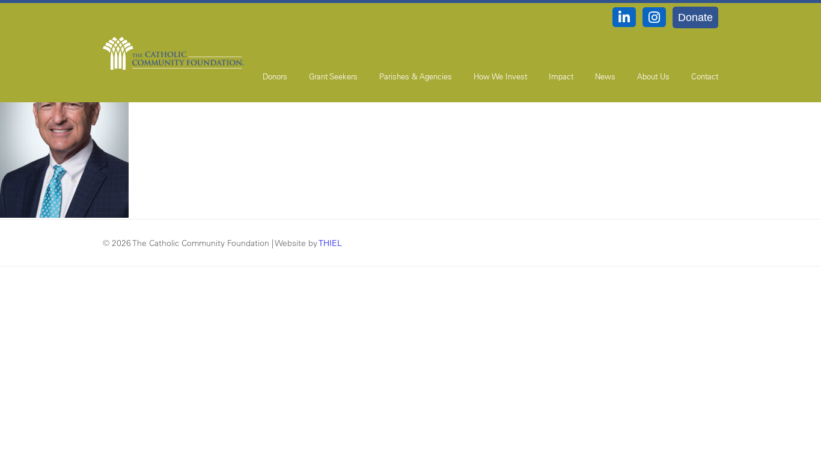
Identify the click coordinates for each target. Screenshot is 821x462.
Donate (695, 17)
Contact (704, 76)
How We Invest (500, 76)
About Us (653, 76)
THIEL (330, 243)
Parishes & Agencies (415, 76)
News (605, 76)
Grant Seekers (333, 76)
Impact (561, 76)
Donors (275, 76)
